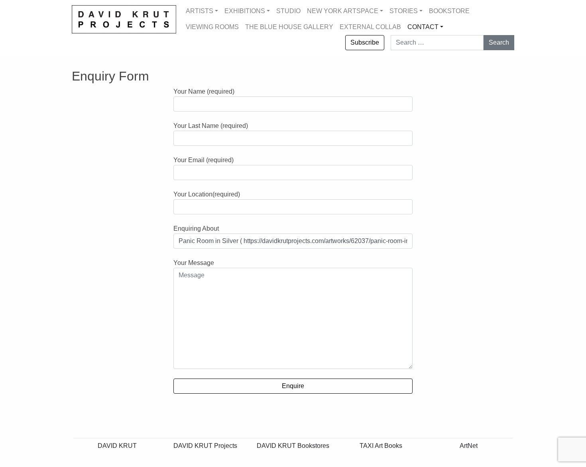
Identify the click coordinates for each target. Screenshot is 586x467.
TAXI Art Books (381, 445)
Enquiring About (196, 228)
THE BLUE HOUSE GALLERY (289, 27)
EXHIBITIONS (244, 11)
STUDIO (288, 11)
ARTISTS (199, 11)
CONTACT (423, 27)
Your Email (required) (203, 160)
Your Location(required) (206, 194)
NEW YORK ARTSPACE (342, 11)
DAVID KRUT (117, 445)
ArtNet (469, 445)
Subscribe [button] (364, 42)
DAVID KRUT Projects (205, 445)
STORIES (403, 11)
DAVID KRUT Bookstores (293, 445)
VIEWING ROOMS (212, 27)
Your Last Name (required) (210, 125)
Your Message (193, 262)
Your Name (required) (203, 91)
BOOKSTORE (449, 11)
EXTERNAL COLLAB (370, 27)
